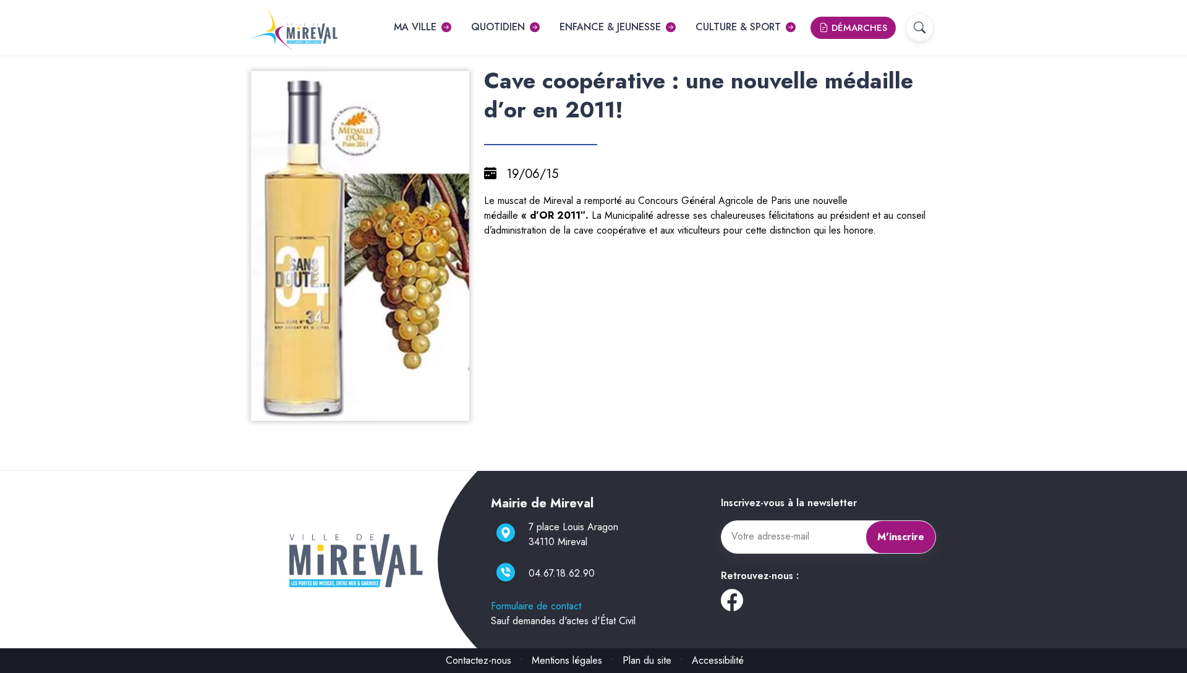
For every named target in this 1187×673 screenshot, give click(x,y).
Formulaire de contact (536, 606)
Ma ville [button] (415, 27)
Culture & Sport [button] (738, 27)
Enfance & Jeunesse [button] (610, 27)
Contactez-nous (478, 660)
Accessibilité (718, 660)
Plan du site (647, 660)
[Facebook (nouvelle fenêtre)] (732, 605)
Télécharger (365, 410)
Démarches (857, 28)
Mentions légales (567, 660)
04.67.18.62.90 (562, 573)
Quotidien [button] (498, 27)
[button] (920, 27)
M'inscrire (900, 537)
